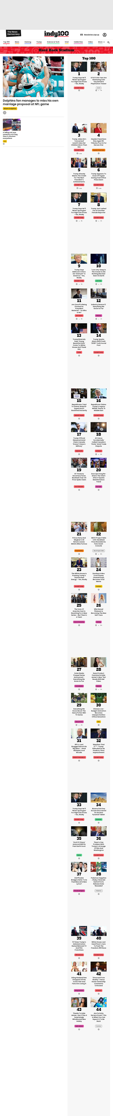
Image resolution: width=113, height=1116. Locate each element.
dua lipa (98, 486)
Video (90, 42)
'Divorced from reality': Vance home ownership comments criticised (98, 982)
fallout (79, 1090)
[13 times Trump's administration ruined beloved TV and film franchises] (79, 931)
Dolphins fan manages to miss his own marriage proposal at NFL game (30, 102)
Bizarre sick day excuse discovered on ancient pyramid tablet (98, 812)
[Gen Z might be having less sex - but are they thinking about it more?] (99, 598)
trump (79, 352)
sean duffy (79, 451)
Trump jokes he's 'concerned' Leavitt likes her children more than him (79, 143)
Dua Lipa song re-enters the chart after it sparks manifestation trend (98, 478)
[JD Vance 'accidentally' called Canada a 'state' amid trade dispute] (99, 427)
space (79, 855)
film (98, 722)
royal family (79, 551)
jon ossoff (79, 315)
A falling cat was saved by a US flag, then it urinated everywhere (10, 135)
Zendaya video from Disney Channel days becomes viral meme (98, 577)
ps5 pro (98, 1090)
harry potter (79, 722)
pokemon (99, 891)
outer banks (79, 686)
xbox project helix (98, 551)
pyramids (98, 819)
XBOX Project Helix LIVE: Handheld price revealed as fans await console (98, 542)
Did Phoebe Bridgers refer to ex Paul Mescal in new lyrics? (79, 881)
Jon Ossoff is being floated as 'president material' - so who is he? (79, 308)
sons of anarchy (79, 622)
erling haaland (79, 990)
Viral (67, 42)
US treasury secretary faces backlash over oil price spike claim (79, 477)
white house (79, 955)
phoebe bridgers (79, 891)
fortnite (98, 1026)
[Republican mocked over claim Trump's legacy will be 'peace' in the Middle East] (99, 393)
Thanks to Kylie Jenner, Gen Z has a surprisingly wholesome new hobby (79, 1017)
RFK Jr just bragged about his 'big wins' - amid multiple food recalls (79, 748)
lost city (98, 281)
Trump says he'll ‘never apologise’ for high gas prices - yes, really (79, 81)
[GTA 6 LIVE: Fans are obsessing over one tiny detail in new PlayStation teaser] (99, 66)
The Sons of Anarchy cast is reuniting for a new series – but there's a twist (79, 613)
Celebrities (78, 42)
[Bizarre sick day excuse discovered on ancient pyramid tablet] (99, 797)
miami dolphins (10, 108)
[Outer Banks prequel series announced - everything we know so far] (79, 662)
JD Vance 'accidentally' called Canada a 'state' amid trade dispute (98, 442)
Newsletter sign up (91, 35)
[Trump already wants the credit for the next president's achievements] (79, 163)
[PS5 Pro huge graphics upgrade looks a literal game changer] (99, 1066)
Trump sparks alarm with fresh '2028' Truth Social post (98, 342)
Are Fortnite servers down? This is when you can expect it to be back (98, 1017)
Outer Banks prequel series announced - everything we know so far (79, 677)
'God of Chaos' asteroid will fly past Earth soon (79, 844)
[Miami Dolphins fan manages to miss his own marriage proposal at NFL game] (33, 76)
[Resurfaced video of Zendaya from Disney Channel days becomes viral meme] (99, 562)
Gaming (27, 42)
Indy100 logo (56, 34)
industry (98, 315)
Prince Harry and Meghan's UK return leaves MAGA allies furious (79, 541)
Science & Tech (53, 42)
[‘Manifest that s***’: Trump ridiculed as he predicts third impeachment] (99, 733)
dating (99, 622)
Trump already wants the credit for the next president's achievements (79, 178)
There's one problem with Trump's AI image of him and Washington (99, 846)
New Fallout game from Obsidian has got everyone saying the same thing (79, 1081)
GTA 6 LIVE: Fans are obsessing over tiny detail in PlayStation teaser (99, 81)
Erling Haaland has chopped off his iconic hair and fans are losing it (79, 981)
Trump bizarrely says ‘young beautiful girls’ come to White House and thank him (79, 344)
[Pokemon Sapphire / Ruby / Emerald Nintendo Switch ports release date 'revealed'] (99, 867)
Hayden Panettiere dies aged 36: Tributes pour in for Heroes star (98, 142)
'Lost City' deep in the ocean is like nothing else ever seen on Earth (98, 273)
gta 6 (98, 88)
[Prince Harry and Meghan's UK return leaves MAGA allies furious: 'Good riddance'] (79, 527)
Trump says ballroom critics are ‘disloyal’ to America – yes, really (79, 274)
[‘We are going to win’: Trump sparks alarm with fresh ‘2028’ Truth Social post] (99, 328)
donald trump (79, 150)
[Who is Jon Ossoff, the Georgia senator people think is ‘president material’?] (79, 293)
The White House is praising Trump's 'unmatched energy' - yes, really (79, 576)
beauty (98, 686)
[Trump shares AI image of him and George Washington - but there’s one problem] (99, 831)
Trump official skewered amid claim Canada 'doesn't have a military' (79, 442)
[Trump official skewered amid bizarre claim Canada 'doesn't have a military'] (79, 427)
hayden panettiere (98, 150)
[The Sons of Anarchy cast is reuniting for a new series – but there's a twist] (79, 598)
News (17, 42)
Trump (39, 42)
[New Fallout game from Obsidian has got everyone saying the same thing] (79, 1066)
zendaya (98, 586)
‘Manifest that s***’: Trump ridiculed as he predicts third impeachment (98, 748)
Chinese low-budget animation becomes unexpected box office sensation (98, 713)
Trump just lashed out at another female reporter (98, 210)
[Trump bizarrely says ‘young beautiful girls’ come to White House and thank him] (79, 328)
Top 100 (6, 42)
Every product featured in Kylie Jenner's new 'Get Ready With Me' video (98, 677)
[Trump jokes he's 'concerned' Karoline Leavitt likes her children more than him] (79, 128)
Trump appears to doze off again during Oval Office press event (98, 177)
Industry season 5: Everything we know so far (98, 306)
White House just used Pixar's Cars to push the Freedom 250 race (98, 945)
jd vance (98, 451)
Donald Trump (79, 88)
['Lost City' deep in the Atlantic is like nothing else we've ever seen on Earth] (99, 258)
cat (5, 141)
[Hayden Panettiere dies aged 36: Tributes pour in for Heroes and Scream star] (99, 128)
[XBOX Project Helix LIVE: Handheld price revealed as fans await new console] (99, 527)
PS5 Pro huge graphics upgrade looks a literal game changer (98, 1080)
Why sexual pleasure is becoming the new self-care (98, 612)
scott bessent (79, 486)
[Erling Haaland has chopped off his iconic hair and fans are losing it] (79, 966)
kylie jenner (79, 1026)
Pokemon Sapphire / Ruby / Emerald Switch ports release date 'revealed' (98, 882)
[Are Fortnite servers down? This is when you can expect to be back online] (99, 1002)
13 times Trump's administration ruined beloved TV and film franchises (79, 946)
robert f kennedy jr (79, 757)
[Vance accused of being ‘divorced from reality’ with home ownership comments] (99, 966)
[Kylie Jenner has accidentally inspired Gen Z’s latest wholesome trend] (79, 1002)
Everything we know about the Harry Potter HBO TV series (79, 712)
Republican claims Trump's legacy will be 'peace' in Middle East (98, 407)
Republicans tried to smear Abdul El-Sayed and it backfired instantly (79, 407)
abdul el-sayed (79, 415)
